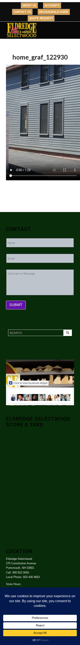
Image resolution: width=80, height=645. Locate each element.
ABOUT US (29, 5)
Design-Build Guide (53, 11)
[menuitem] (29, 5)
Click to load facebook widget (30, 383)
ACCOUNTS (52, 5)
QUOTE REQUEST (41, 18)
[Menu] (12, 30)
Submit (15, 305)
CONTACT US (22, 11)
